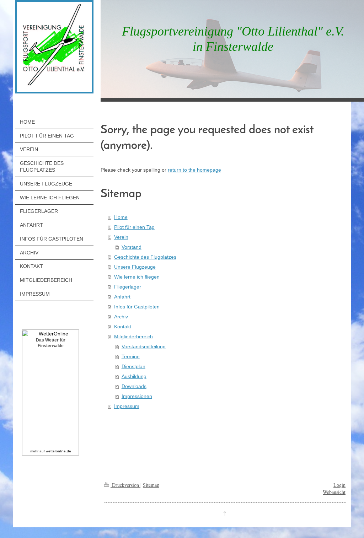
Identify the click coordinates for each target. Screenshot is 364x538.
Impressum (126, 406)
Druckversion (125, 484)
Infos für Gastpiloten (137, 307)
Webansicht (334, 492)
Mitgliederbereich (133, 336)
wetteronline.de (58, 451)
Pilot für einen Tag (134, 227)
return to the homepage (194, 170)
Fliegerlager (127, 287)
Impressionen (137, 396)
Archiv (121, 316)
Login (339, 484)
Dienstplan (133, 366)
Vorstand (131, 247)
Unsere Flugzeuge (135, 267)
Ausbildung (134, 376)
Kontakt (122, 326)
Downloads (134, 386)
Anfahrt (122, 297)
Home (121, 217)
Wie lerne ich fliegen (137, 277)
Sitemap (151, 484)
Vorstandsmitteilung (144, 346)
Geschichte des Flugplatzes (145, 257)
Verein (121, 237)
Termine (131, 356)
